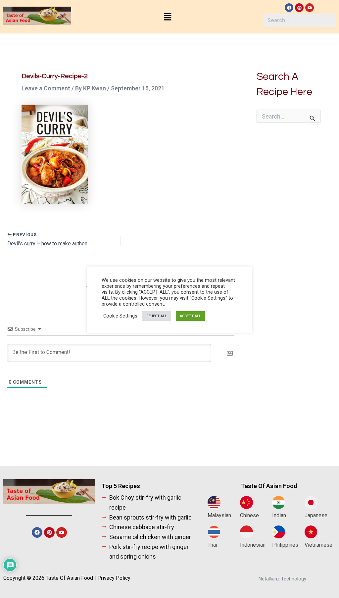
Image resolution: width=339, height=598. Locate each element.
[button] (167, 17)
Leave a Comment (46, 88)
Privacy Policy (113, 578)
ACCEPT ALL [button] (190, 316)
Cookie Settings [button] (120, 316)
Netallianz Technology (282, 579)
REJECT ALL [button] (156, 316)
